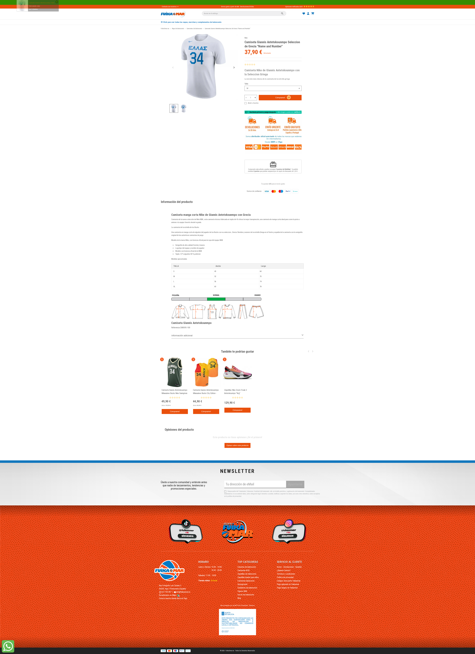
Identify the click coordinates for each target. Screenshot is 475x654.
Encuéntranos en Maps (168, 595)
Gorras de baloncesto (246, 594)
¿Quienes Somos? (284, 570)
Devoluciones (244, 7)
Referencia (175, 327)
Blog (239, 598)
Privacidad (244, 605)
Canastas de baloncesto (247, 567)
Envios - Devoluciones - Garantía (289, 567)
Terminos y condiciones (286, 574)
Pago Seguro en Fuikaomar (287, 588)
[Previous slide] (173, 67)
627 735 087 (166, 592)
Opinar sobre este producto (237, 445)
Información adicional (181, 335)
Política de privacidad (285, 577)
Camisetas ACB (243, 570)
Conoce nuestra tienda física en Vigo (173, 598)
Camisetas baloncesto (246, 581)
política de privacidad (234, 496)
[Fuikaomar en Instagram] (290, 531)
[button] (173, 108)
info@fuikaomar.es (183, 592)
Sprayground (242, 584)
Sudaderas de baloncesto (247, 588)
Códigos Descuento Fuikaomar (288, 581)
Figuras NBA (242, 591)
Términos (252, 605)
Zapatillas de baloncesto (247, 574)
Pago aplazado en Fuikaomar (288, 584)
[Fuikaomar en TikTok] (185, 531)
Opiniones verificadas (292, 7)
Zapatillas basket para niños (248, 577)
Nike (246, 38)
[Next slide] (234, 67)
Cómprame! (280, 98)
